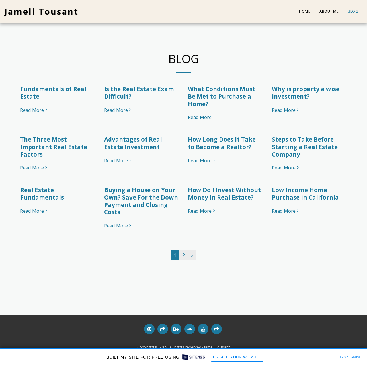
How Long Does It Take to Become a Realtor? (222, 143)
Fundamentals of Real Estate (53, 92)
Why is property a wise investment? (305, 92)
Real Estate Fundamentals (42, 193)
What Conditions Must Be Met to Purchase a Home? (221, 96)
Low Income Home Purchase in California (305, 193)
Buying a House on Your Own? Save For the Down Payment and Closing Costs (141, 201)
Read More (32, 110)
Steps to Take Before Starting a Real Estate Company (305, 146)
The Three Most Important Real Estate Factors (53, 146)
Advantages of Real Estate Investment (133, 143)
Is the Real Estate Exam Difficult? (139, 92)
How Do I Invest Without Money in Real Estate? (224, 193)
